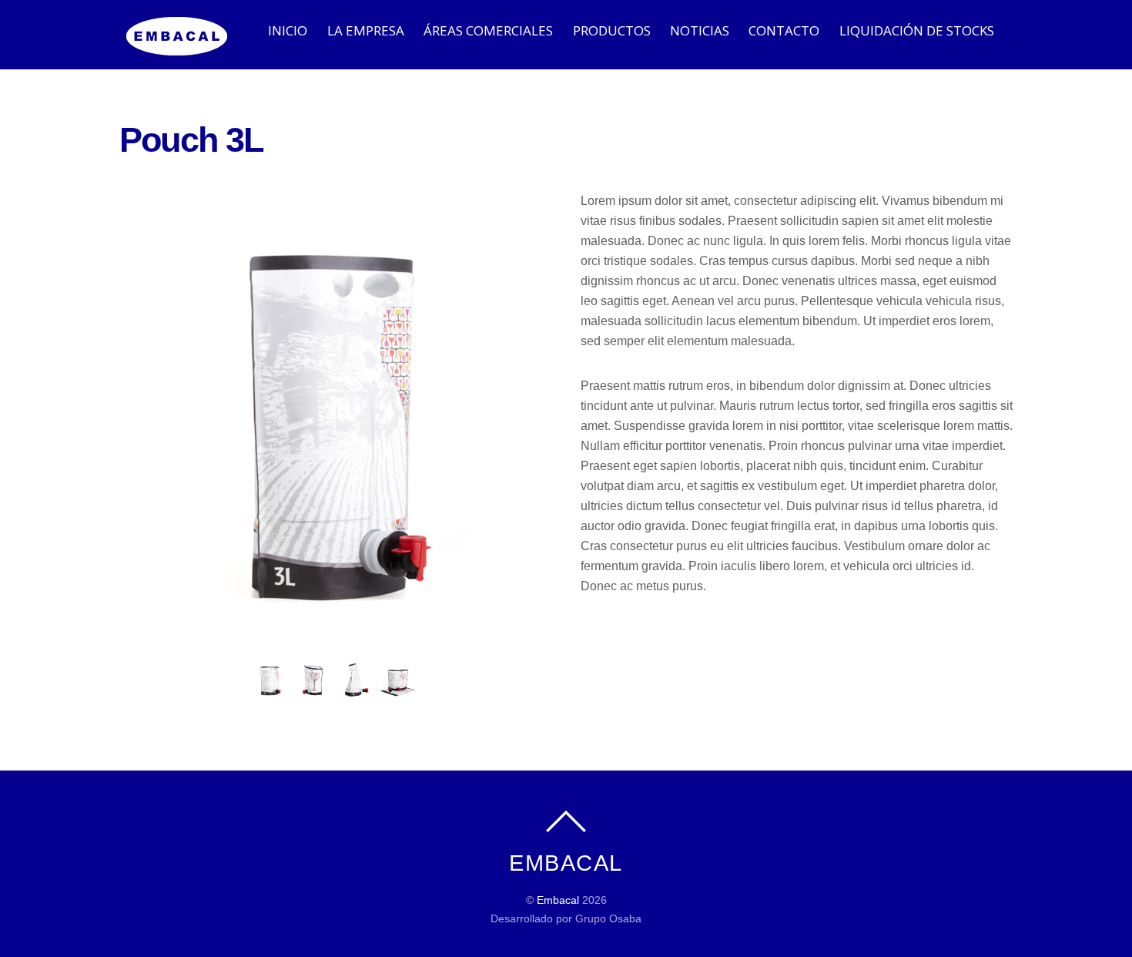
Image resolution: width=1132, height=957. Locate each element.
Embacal (558, 900)
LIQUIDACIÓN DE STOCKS (916, 30)
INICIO (287, 30)
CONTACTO (784, 30)
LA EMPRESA (365, 30)
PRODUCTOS (612, 30)
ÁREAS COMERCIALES (488, 30)
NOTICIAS (699, 30)
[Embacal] (177, 47)
